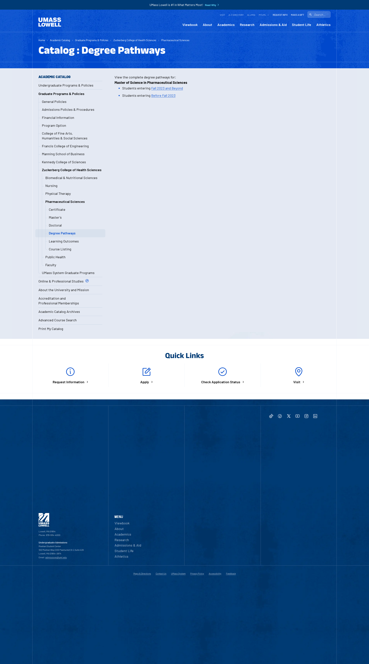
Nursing (51, 185)
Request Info (280, 14)
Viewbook (190, 25)
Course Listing (60, 249)
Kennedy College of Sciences (64, 162)
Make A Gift (297, 14)
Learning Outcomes (64, 241)
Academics (226, 25)
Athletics (323, 25)
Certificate (57, 209)
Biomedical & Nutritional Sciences (71, 178)
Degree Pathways (62, 233)
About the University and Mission (63, 290)
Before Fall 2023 (163, 95)
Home (41, 40)
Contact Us (161, 573)
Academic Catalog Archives (59, 311)
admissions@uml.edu (56, 557)
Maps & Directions (142, 573)
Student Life (301, 25)
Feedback (231, 573)
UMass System (178, 573)
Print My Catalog (50, 329)
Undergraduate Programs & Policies (65, 85)
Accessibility (215, 573)
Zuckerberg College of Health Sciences (134, 40)
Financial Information (58, 117)
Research (247, 25)
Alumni (251, 14)
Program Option (54, 125)
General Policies (54, 101)
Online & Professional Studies (61, 281)
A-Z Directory (236, 14)
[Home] (49, 22)
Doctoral (55, 225)
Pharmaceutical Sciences (175, 40)
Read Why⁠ (210, 5)
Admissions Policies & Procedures (68, 109)
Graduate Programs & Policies (91, 40)
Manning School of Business (63, 154)
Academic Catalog (60, 40)
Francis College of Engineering (65, 146)
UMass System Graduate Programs (68, 273)
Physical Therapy (58, 193)
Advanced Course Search (57, 320)
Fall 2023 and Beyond (167, 88)
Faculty (50, 265)
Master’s (55, 217)
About (207, 25)
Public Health (55, 257)
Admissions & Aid (273, 25)
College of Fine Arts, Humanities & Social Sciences (64, 135)
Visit (222, 14)
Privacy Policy (197, 573)
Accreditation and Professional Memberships (58, 300)
